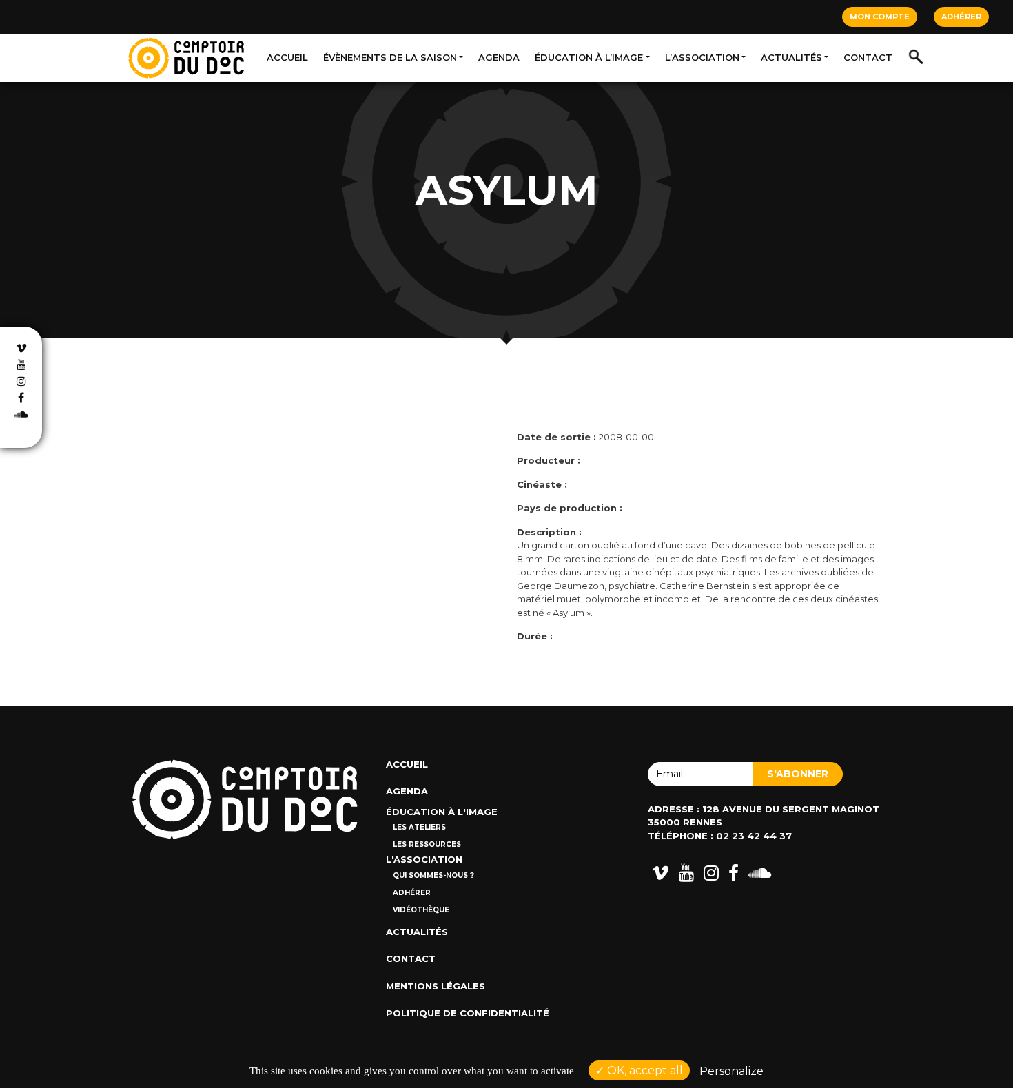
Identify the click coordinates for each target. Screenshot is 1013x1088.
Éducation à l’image (589, 57)
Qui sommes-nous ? (433, 875)
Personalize (731, 1071)
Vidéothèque (421, 909)
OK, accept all (643, 1070)
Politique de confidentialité (467, 1012)
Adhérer (961, 16)
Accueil (287, 57)
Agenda (499, 57)
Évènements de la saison (390, 57)
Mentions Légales (435, 986)
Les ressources (427, 844)
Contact (867, 57)
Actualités (791, 57)
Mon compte (880, 16)
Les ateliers (419, 827)
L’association (702, 57)
